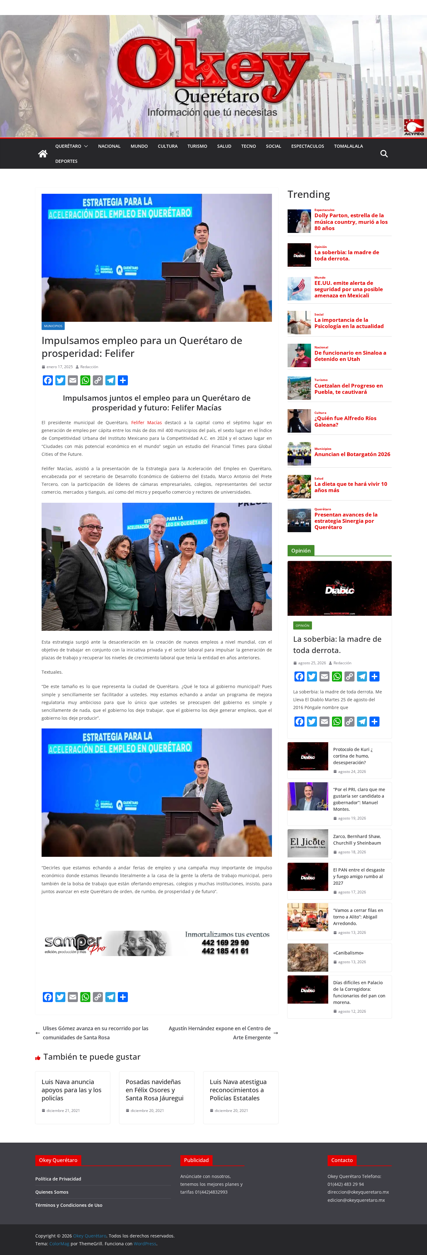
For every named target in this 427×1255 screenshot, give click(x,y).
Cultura (168, 146)
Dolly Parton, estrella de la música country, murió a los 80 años (351, 221)
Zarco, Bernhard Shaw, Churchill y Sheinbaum (357, 839)
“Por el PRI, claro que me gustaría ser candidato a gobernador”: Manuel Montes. (359, 799)
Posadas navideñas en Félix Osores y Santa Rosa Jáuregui (154, 1090)
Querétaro (68, 146)
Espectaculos (307, 146)
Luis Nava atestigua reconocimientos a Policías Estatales (238, 1090)
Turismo (197, 146)
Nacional (109, 146)
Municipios (53, 326)
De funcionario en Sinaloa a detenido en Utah (350, 356)
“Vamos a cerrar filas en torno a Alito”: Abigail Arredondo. (358, 916)
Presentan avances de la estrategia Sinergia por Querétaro (346, 521)
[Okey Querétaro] (213, 19)
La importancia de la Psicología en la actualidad (349, 323)
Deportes (66, 161)
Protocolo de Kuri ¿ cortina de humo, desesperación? (353, 755)
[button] (84, 146)
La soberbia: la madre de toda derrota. (346, 255)
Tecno (248, 146)
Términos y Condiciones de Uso (69, 1205)
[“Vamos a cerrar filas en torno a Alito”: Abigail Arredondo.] (308, 921)
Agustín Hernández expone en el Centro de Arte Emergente (220, 1033)
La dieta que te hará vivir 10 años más (350, 487)
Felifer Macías (146, 422)
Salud (224, 146)
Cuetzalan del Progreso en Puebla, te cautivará (348, 389)
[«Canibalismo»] (308, 958)
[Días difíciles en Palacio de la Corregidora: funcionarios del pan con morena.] (308, 997)
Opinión (320, 247)
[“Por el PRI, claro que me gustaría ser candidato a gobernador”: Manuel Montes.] (308, 804)
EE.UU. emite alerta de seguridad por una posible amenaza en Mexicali (348, 289)
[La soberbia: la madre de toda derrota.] (340, 588)
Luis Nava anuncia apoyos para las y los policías (72, 1090)
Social (273, 146)
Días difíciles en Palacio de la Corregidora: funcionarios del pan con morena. (359, 992)
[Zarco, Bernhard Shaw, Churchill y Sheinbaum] (308, 844)
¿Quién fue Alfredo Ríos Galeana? (345, 421)
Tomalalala (348, 146)
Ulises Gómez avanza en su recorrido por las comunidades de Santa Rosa (95, 1033)
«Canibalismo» (348, 953)
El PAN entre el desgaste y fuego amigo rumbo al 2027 (359, 876)
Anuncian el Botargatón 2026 (352, 454)
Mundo (139, 146)
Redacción (89, 366)
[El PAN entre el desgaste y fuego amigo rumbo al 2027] (308, 881)
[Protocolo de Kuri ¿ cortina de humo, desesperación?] (308, 760)
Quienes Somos (51, 1192)
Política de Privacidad (58, 1179)
